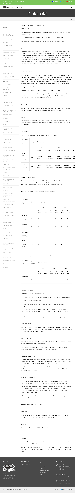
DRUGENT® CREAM (7, 225)
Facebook (55, 1)
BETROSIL (5, 118)
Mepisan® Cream (7, 121)
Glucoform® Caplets (8, 55)
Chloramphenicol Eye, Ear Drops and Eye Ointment (9, 180)
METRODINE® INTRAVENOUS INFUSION (9, 35)
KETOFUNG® (6, 124)
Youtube (70, 1)
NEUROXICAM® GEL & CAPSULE (8, 129)
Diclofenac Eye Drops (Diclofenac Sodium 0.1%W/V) (8, 195)
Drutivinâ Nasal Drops (8, 73)
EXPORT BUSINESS (7, 115)
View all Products (26, 464)
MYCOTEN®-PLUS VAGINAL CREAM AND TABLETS (9, 111)
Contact (41, 464)
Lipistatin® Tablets (7, 102)
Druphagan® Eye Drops (8, 215)
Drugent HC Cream (7, 219)
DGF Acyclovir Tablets (8, 228)
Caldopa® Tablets (7, 183)
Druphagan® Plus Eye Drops (8, 106)
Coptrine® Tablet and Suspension (8, 88)
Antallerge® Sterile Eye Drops (8, 248)
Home (41, 468)
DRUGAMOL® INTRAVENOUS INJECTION (9, 239)
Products (42, 461)
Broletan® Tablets (7, 92)
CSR (41, 474)
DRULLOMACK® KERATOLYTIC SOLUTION (9, 208)
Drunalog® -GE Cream (8, 204)
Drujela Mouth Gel (7, 139)
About (41, 462)
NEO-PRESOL (6, 31)
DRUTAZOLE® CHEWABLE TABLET (9, 143)
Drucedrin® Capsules (8, 235)
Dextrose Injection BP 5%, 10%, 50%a (9, 156)
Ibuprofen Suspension (8, 48)
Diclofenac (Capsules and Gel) (9, 151)
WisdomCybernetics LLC (8, 491)
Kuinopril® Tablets (7, 45)
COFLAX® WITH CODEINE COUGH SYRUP (9, 168)
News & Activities (44, 466)
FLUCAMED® (6, 58)
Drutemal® (5, 81)
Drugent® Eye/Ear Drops (8, 222)
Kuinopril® (5, 42)
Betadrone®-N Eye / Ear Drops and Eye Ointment (8, 256)
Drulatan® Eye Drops (8, 212)
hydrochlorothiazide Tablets (9, 52)
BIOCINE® (5, 190)
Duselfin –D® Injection (8, 66)
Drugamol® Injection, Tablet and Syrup (9, 244)
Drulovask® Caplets (7, 147)
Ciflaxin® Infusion (7, 175)
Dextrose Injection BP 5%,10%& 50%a (8, 160)
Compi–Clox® (6, 164)
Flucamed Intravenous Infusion (8, 62)
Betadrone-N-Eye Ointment (9, 260)
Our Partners (43, 472)
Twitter (62, 1)
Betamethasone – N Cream (9, 264)
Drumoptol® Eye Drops (8, 132)
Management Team (44, 470)
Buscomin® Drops (7, 187)
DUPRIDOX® (6, 70)
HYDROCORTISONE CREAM (9, 136)
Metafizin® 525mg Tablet (9, 39)
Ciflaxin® (5, 172)
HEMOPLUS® (6, 95)
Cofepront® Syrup (7, 99)
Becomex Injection (7, 252)
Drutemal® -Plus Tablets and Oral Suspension (8, 77)
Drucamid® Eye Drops (8, 232)
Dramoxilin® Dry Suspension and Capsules (9, 200)
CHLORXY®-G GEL (7, 84)
